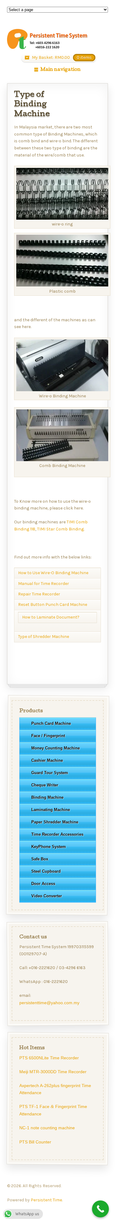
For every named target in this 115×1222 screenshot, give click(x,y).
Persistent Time (46, 1200)
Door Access (43, 883)
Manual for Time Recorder (43, 583)
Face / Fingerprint (48, 735)
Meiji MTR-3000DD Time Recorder (52, 1071)
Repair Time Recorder (39, 594)
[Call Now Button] (100, 1208)
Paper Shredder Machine (54, 822)
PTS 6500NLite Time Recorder (49, 1057)
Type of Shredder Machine (43, 636)
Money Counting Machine (55, 748)
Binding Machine (47, 797)
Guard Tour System (49, 772)
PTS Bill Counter (35, 1141)
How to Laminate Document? (50, 617)
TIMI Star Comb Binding (60, 529)
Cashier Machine (47, 760)
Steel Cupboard (45, 871)
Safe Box (39, 859)
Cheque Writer (44, 785)
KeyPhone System (48, 846)
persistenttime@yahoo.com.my (49, 1002)
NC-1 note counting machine (47, 1127)
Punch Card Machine (51, 723)
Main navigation (60, 69)
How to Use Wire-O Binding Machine (53, 572)
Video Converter (46, 896)
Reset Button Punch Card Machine (52, 604)
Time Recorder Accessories (57, 834)
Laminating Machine (50, 809)
